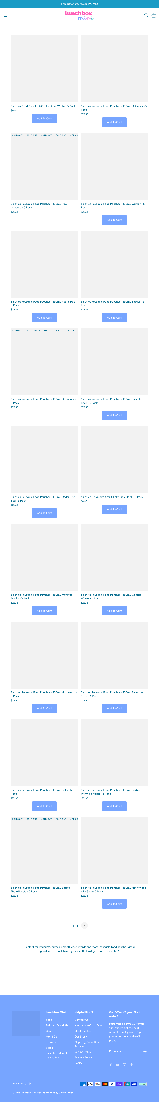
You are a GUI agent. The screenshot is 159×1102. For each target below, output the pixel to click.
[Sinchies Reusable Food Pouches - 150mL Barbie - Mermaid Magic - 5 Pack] (114, 752)
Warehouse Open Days (89, 1025)
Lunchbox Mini (28, 1092)
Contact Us (81, 1020)
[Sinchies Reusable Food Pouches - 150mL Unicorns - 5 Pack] (114, 68)
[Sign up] (145, 1051)
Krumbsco (52, 1042)
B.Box (49, 1047)
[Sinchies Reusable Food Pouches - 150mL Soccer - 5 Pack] (114, 264)
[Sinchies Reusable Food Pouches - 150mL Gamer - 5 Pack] (114, 166)
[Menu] (5, 15)
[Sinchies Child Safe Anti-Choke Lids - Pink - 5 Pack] (114, 459)
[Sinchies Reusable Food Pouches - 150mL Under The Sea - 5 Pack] (44, 459)
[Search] (146, 15)
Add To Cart (44, 118)
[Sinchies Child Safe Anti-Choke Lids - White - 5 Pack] (44, 68)
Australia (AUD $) (21, 1083)
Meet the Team (84, 1031)
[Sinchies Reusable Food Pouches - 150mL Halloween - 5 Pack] (44, 655)
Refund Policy (83, 1052)
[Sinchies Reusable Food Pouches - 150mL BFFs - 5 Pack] (44, 752)
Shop (49, 1020)
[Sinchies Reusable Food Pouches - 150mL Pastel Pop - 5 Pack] (44, 264)
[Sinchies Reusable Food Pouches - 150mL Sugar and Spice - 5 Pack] (114, 655)
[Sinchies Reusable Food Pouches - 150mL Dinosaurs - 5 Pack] (44, 361)
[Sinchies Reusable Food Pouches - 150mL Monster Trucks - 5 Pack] (44, 557)
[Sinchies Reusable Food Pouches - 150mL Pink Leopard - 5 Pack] (44, 166)
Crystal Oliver (66, 1092)
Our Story (81, 1036)
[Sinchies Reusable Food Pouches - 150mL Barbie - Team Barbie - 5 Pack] (44, 850)
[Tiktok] (131, 1064)
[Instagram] (124, 1064)
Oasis (49, 1031)
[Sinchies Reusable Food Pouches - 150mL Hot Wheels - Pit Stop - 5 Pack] (114, 850)
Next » (84, 925)
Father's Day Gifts (57, 1025)
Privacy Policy (83, 1057)
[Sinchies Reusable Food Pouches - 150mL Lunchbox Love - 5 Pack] (114, 361)
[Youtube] (117, 1064)
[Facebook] (110, 1064)
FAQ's (78, 1063)
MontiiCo (51, 1036)
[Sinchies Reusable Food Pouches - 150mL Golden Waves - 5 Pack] (114, 557)
